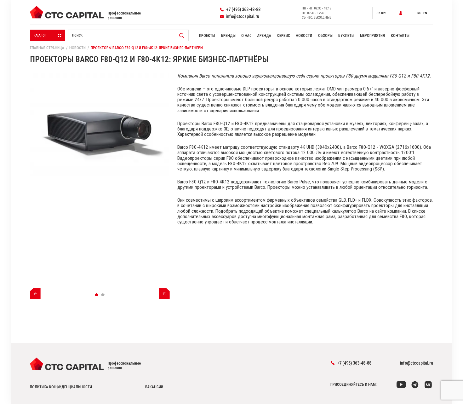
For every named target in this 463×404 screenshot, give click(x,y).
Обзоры (325, 35)
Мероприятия (372, 35)
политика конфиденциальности (61, 387)
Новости (304, 35)
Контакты (400, 35)
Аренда (264, 35)
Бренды (228, 35)
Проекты (207, 35)
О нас (246, 35)
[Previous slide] (35, 293)
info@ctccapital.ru (416, 363)
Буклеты (346, 35)
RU (419, 13)
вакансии (154, 387)
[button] (96, 295)
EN (425, 13)
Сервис (283, 35)
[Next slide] (164, 293)
